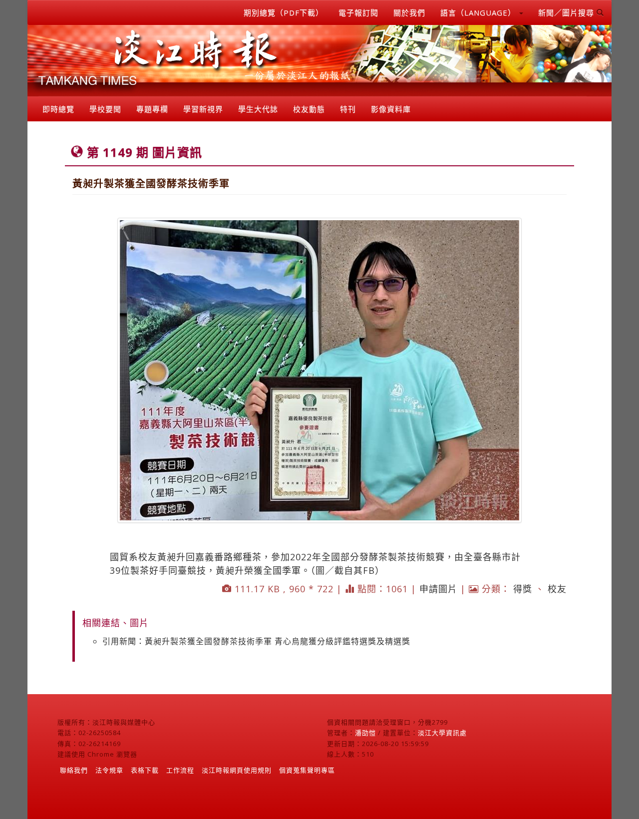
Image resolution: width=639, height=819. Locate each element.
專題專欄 (152, 109)
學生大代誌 (258, 109)
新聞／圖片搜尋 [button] (567, 12)
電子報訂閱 (358, 12)
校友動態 (309, 109)
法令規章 (109, 770)
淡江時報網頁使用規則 (237, 770)
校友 (557, 589)
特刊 (348, 109)
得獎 (522, 589)
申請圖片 (438, 589)
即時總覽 (58, 109)
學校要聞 (105, 109)
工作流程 (180, 770)
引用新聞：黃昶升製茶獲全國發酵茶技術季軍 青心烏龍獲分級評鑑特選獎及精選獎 (256, 641)
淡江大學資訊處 (442, 732)
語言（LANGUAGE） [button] (479, 12)
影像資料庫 (391, 109)
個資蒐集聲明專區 (307, 770)
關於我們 (409, 12)
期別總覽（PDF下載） (283, 12)
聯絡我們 (74, 770)
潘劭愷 (365, 732)
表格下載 (145, 770)
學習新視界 (203, 109)
